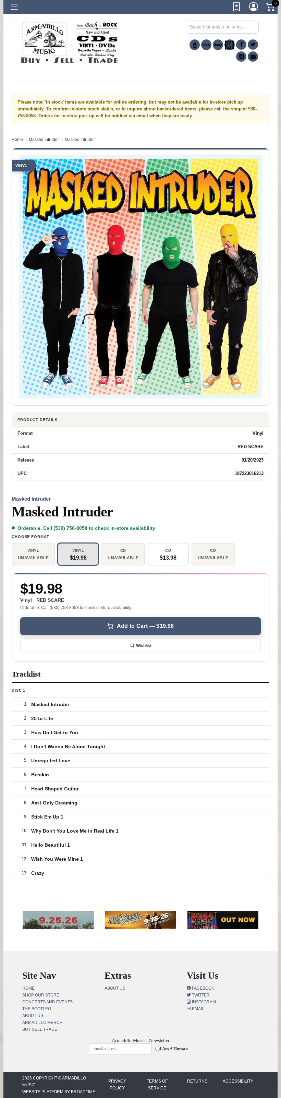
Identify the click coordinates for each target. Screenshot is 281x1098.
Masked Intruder (44, 139)
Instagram (203, 1002)
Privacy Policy (117, 1084)
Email (197, 1008)
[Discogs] (218, 45)
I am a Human (174, 1048)
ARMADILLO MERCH (42, 1022)
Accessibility (238, 1081)
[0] (271, 8)
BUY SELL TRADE (39, 1029)
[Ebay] (206, 45)
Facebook (202, 988)
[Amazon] (194, 45)
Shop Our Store (40, 995)
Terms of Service (157, 1084)
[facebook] (241, 44)
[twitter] (253, 44)
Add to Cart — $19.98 (145, 626)
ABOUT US (32, 1015)
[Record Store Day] (229, 45)
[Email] (253, 56)
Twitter (200, 995)
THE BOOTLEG (36, 1008)
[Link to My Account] (254, 8)
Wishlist (143, 645)
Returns (197, 1081)
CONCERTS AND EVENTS (47, 1002)
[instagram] (241, 56)
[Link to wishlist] (237, 8)
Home (17, 139)
